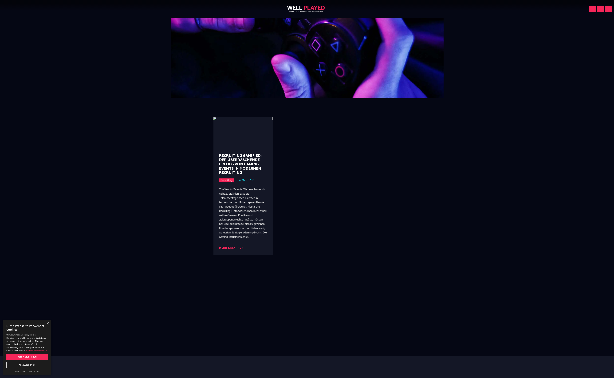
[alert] (27, 347)
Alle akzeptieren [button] (27, 356)
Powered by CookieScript (27, 371)
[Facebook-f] (608, 9)
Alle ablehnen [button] (27, 365)
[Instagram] (592, 9)
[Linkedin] (600, 9)
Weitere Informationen (36, 350)
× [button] (47, 323)
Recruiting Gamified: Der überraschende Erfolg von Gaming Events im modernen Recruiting (240, 164)
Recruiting (226, 180)
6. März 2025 (246, 180)
